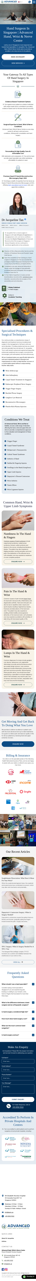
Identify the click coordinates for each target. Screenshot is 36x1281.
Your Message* (6, 1083)
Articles (4, 1241)
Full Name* (5, 1057)
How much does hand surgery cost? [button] (14, 1019)
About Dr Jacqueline (8, 1238)
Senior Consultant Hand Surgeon (14, 223)
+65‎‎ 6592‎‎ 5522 (8, 1260)
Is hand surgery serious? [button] (10, 1035)
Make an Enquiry (18, 57)
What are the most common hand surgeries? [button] (13, 1027)
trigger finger (27, 599)
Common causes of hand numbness (15, 541)
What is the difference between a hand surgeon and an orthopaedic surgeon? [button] (15, 1004)
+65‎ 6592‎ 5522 (18, 1107)
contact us (7, 1246)
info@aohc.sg (9, 1212)
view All (16, 962)
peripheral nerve (27, 277)
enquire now (16, 623)
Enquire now (16, 561)
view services (17, 63)
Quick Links (7, 1234)
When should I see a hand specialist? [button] (15, 984)
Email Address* (6, 1066)
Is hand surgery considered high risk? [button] (15, 1012)
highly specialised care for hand (17, 185)
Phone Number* (7, 1074)
